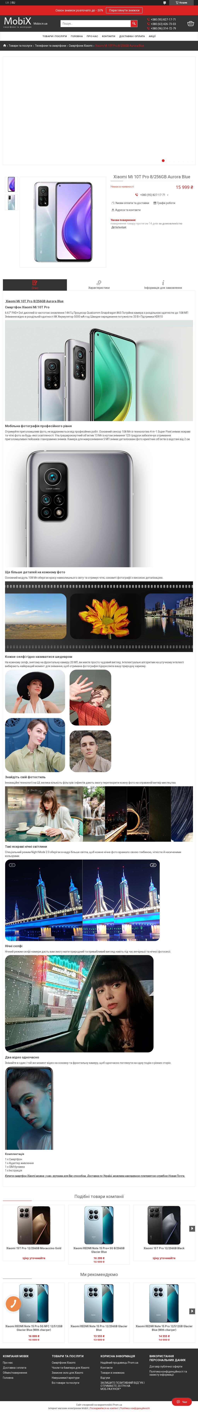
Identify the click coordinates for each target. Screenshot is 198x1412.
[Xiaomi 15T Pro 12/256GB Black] (164, 1225)
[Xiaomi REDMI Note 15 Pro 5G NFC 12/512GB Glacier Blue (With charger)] (34, 1303)
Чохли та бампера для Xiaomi (70, 1367)
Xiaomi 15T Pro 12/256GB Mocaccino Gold (33, 1248)
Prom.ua (117, 1404)
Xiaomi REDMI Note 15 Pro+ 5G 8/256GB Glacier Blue (99, 1250)
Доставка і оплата (132, 36)
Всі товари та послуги (65, 1382)
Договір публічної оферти (165, 1366)
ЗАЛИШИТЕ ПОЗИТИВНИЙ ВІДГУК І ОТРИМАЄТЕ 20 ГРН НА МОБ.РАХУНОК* (122, 1386)
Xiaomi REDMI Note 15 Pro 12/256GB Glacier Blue (99, 1328)
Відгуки (105, 1377)
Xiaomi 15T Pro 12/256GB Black (164, 1248)
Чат (184, 1401)
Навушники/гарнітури (65, 1377)
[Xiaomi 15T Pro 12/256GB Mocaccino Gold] (34, 1225)
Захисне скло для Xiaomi (67, 1372)
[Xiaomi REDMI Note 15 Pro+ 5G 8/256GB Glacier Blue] (99, 1225)
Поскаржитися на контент (104, 1408)
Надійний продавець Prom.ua (119, 1362)
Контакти (108, 36)
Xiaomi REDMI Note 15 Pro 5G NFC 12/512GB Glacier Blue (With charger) (33, 1328)
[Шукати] (134, 23)
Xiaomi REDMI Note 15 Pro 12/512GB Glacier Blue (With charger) (164, 1328)
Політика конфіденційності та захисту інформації (168, 1373)
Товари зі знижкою (113, 1372)
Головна (77, 36)
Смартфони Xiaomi (80, 45)
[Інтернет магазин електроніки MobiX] (17, 23)
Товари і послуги (55, 36)
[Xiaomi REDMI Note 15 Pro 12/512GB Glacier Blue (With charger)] (164, 1303)
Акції (152, 36)
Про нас (92, 36)
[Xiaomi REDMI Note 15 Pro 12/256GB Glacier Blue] (99, 1303)
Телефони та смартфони (50, 45)
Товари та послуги (20, 45)
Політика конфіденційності (135, 1408)
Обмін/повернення (15, 1372)
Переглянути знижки (124, 10)
